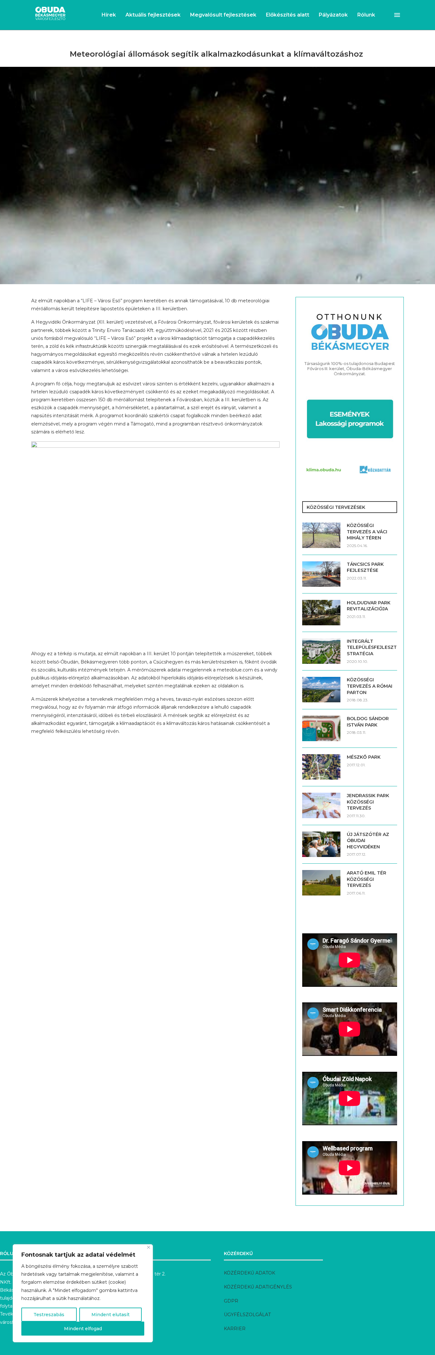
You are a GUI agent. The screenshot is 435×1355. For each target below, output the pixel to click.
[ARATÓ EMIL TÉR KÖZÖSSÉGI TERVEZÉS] (321, 882)
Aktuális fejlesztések (153, 15)
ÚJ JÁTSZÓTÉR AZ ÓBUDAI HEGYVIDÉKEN (368, 841)
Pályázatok (333, 15)
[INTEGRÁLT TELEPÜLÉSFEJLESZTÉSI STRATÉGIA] (321, 651)
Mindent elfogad (83, 1328)
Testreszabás (48, 1314)
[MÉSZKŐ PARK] (321, 767)
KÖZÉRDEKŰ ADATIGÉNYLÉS (258, 1287)
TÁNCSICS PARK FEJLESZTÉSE (365, 567)
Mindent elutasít (110, 1314)
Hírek (109, 15)
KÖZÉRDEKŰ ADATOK (249, 1273)
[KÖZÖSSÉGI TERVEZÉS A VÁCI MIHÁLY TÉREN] (321, 535)
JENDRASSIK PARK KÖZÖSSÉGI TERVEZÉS (368, 802)
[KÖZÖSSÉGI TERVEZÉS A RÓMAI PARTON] (321, 689)
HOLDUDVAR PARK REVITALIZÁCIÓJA (368, 606)
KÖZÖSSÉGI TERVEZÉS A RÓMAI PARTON (369, 686)
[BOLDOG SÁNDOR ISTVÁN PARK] (321, 728)
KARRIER (235, 1328)
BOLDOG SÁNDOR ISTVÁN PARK (368, 722)
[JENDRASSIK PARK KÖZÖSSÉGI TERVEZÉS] (321, 805)
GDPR (231, 1301)
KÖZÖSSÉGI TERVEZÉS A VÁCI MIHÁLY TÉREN (367, 532)
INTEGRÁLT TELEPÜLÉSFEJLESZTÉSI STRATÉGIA (372, 647)
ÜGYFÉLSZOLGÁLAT (247, 1314)
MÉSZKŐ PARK (364, 757)
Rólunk (366, 15)
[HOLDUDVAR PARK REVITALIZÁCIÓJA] (321, 612)
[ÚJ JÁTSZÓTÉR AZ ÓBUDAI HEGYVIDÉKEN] (321, 844)
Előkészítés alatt (287, 15)
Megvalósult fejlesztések (223, 15)
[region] (83, 1293)
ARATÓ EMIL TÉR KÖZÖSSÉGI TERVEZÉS (366, 879)
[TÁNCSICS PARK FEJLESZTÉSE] (321, 574)
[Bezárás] (148, 1247)
